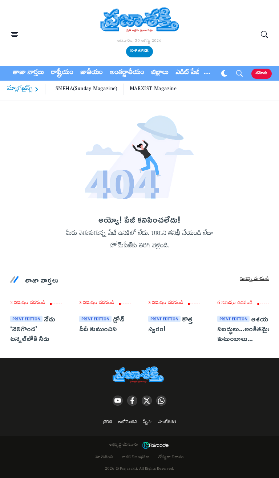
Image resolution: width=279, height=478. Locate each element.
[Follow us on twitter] (146, 400)
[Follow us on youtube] (117, 400)
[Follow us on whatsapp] (161, 400)
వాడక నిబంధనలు (136, 458)
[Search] (264, 34)
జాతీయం (92, 73)
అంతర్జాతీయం (127, 73)
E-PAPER (139, 51)
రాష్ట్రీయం (62, 73)
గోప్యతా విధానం (171, 458)
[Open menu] (14, 34)
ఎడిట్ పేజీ (188, 73)
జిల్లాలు (160, 73)
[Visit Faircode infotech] (155, 445)
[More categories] (207, 73)
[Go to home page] (139, 20)
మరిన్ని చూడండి (254, 279)
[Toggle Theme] (224, 73)
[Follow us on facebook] (132, 400)
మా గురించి (104, 458)
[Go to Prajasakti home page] (139, 375)
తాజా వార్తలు (28, 73)
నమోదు (261, 73)
